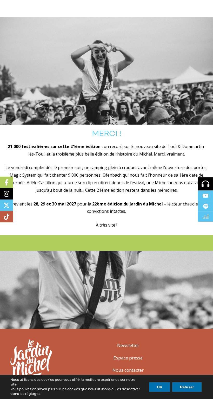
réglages (32, 394)
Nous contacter (128, 370)
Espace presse (128, 358)
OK (159, 387)
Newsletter (128, 345)
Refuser (187, 387)
